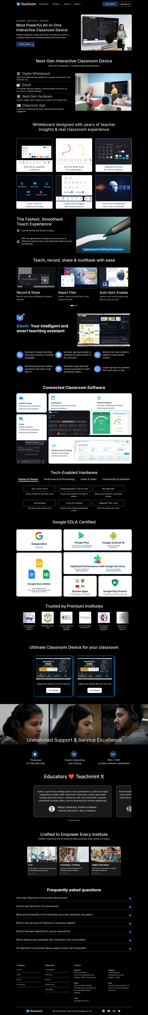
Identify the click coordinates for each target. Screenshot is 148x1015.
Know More (32, 873)
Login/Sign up (125, 4)
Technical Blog (49, 969)
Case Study (48, 974)
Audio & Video (88, 479)
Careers (19, 979)
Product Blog (49, 989)
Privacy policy (21, 984)
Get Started (110, 4)
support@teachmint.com (81, 1001)
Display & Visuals (28, 479)
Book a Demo (25, 44)
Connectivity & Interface (116, 479)
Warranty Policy (49, 984)
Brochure (48, 979)
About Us (19, 969)
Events (19, 974)
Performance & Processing (59, 479)
